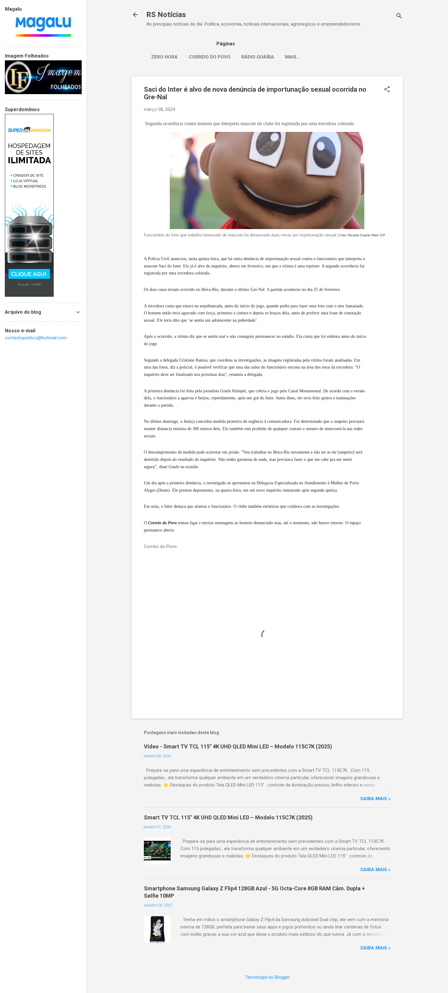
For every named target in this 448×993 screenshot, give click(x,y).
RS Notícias (166, 14)
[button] (387, 90)
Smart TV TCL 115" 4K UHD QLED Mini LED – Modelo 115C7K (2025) (228, 817)
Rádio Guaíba (257, 57)
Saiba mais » (375, 798)
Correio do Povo (209, 57)
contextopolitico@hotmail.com (36, 338)
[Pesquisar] (399, 16)
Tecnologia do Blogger (267, 977)
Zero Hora (164, 57)
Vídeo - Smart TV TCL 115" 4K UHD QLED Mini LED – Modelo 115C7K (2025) (238, 746)
